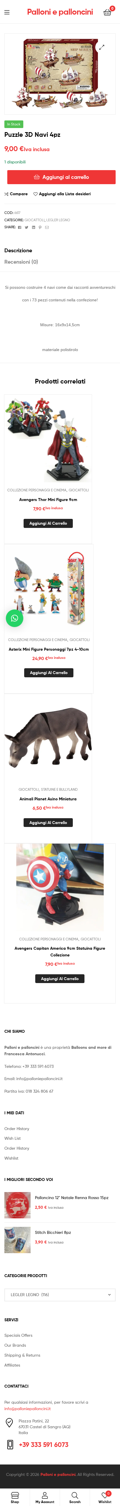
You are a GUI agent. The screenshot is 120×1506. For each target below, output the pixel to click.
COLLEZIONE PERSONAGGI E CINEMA (36, 490)
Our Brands (15, 1345)
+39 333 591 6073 (38, 1066)
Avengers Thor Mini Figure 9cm (48, 499)
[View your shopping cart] (107, 12)
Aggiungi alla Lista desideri (65, 193)
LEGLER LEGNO (58, 220)
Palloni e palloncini (60, 12)
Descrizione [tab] (18, 250)
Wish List (12, 1138)
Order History (16, 1128)
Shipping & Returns (22, 1355)
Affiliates (12, 1364)
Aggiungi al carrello (66, 177)
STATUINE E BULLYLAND (59, 789)
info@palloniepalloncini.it (39, 1078)
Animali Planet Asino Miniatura (48, 799)
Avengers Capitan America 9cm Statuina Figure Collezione (60, 952)
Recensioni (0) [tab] (21, 261)
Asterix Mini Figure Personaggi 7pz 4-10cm (49, 649)
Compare (19, 193)
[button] (101, 47)
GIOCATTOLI (34, 220)
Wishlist (11, 1158)
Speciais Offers (18, 1335)
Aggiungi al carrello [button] (48, 523)
